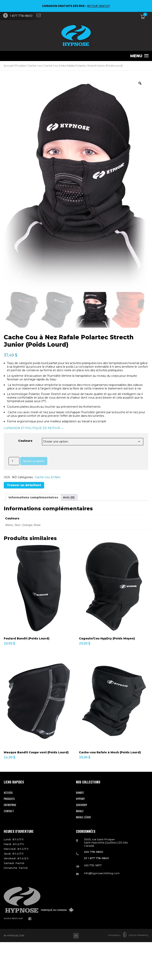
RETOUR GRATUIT (98, 6)
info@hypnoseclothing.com (102, 873)
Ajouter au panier (34, 461)
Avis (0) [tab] (69, 497)
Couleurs (25, 441)
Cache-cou (35, 65)
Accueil (8, 65)
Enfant (55, 477)
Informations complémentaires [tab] (33, 497)
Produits (20, 65)
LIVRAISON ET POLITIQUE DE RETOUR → (34, 428)
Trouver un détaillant (24, 485)
